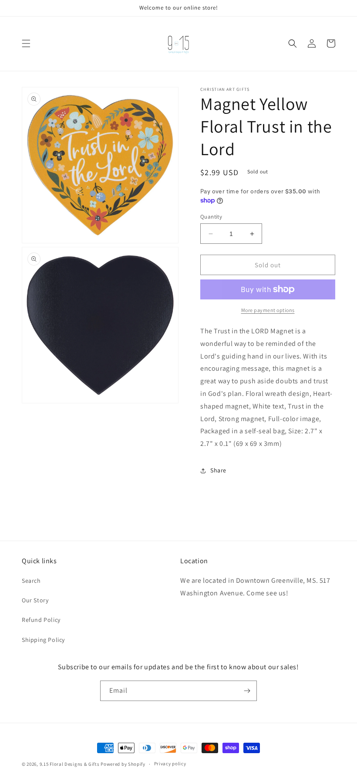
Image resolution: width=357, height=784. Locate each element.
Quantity (211, 216)
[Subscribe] (246, 691)
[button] (26, 43)
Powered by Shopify (123, 764)
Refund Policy (41, 620)
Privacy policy (170, 764)
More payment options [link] (268, 310)
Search (31, 581)
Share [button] (218, 470)
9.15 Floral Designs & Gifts (70, 764)
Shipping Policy (43, 640)
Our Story (35, 600)
